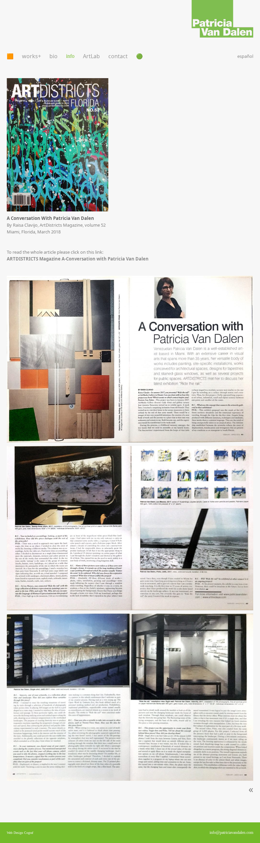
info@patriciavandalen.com (231, 832)
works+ (31, 56)
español (245, 56)
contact (118, 56)
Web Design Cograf (20, 833)
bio (53, 56)
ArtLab (91, 56)
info (70, 56)
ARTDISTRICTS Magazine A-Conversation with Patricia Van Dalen (78, 259)
